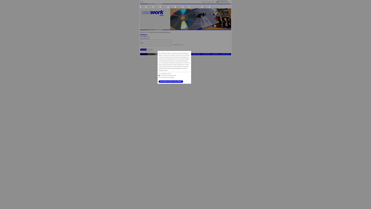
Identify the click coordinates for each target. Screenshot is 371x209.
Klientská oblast (214, 6)
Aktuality (163, 6)
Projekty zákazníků (194, 6)
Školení (170, 6)
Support (178, 6)
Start (142, 6)
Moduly (155, 6)
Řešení (148, 6)
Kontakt (204, 6)
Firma (184, 6)
